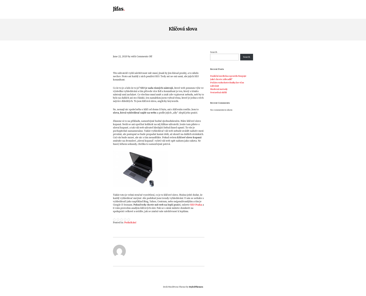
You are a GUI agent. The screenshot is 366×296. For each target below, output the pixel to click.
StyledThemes (196, 287)
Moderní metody (218, 89)
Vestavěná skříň (218, 92)
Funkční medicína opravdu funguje (228, 76)
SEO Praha (196, 204)
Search (213, 52)
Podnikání (130, 222)
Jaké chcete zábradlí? (221, 79)
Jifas (118, 9)
